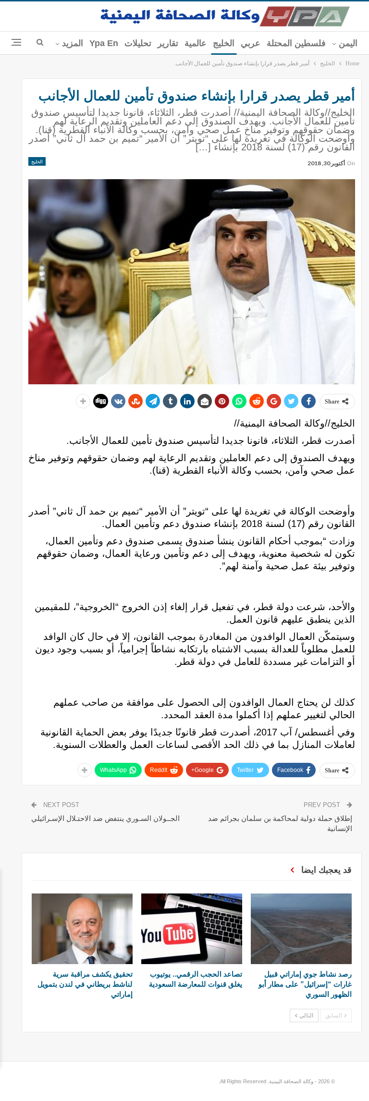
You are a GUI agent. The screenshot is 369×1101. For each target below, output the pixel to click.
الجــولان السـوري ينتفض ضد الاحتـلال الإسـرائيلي (105, 818)
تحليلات (137, 43)
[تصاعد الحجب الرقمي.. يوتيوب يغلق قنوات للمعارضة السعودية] (191, 928)
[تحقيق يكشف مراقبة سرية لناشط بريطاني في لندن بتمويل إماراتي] (82, 928)
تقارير (168, 43)
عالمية (195, 43)
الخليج (223, 43)
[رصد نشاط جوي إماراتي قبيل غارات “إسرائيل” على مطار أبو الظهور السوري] (301, 928)
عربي (250, 43)
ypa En (103, 43)
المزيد (72, 43)
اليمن (348, 43)
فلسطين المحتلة (296, 43)
